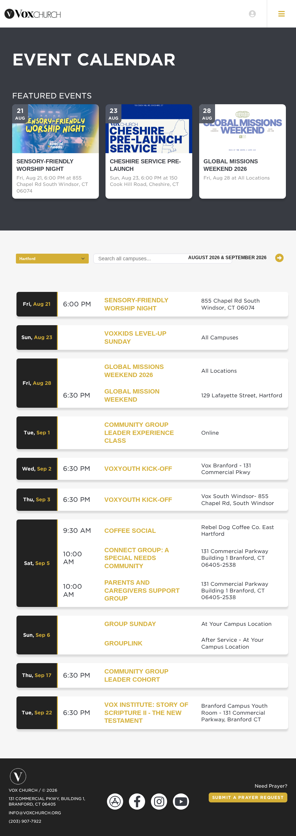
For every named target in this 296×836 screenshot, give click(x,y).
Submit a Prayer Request (248, 797)
